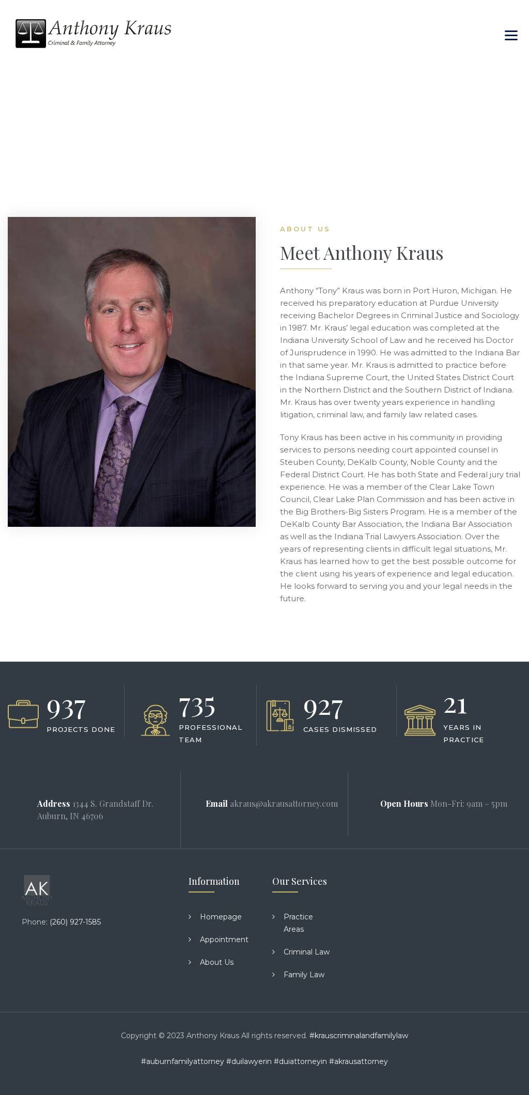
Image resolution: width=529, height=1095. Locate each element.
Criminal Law (307, 952)
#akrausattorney (358, 1061)
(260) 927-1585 (75, 922)
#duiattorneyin (300, 1061)
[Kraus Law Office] (93, 33)
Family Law (304, 974)
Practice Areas (298, 923)
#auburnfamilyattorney (182, 1061)
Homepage (221, 916)
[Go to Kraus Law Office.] (25, 134)
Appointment (224, 939)
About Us (217, 962)
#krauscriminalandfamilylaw (358, 1035)
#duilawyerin (249, 1061)
